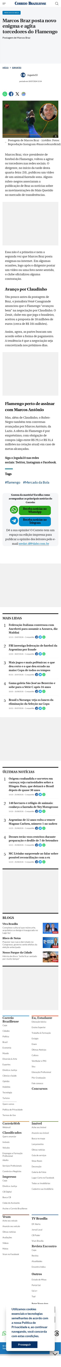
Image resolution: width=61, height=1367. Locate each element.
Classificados (12, 1132)
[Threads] (56, 1333)
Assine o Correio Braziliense (14, 1208)
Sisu (33, 1066)
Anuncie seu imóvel (40, 1133)
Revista (35, 1255)
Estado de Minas (39, 1279)
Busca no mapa (38, 1138)
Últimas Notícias (39, 1049)
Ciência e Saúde (9, 1075)
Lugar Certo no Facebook (43, 1177)
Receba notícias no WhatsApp (35, 510)
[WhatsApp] (4, 95)
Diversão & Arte (9, 1059)
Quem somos (8, 1104)
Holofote (6, 1087)
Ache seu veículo (9, 1220)
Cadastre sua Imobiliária (42, 1189)
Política (5, 1036)
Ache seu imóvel (39, 1127)
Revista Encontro (44, 1246)
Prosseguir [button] (24, 1344)
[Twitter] (17, 95)
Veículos (6, 1147)
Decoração (36, 1166)
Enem (34, 1044)
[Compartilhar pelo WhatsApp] (43, 638)
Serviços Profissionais (12, 1165)
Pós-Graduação (39, 1077)
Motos (5, 1248)
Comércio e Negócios (11, 1171)
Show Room (37, 1161)
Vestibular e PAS (39, 1061)
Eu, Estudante (42, 1018)
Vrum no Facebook (10, 1254)
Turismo (6, 1098)
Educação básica (39, 1021)
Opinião (5, 1081)
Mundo (5, 1053)
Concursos (39, 1088)
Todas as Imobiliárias (41, 1183)
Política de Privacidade (12, 1109)
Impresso (9, 1176)
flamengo (13, 482)
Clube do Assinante (11, 1203)
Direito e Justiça (9, 1070)
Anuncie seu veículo (11, 1226)
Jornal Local (37, 1229)
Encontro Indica (39, 1267)
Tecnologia (7, 1092)
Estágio (35, 1038)
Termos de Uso (9, 1115)
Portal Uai (36, 1285)
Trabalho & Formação (41, 1033)
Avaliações (7, 1237)
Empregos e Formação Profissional (12, 1154)
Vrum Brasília (38, 1241)
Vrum (6, 1217)
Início (5, 67)
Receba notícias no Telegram (35, 521)
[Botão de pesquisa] (56, 3)
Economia (6, 1047)
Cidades (6, 1031)
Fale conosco (37, 1083)
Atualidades (37, 1261)
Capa (4, 1025)
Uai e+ (34, 1291)
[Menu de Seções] (4, 3)
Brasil (4, 1042)
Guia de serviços (39, 1155)
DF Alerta (36, 1224)
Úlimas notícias (38, 1149)
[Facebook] (11, 95)
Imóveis (6, 1142)
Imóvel (37, 1123)
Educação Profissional (41, 1072)
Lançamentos (38, 1144)
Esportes (16, 67)
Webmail (6, 1127)
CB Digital (7, 1191)
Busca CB (6, 1197)
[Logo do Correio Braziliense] (30, 3)
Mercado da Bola (37, 482)
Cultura (35, 1055)
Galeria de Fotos (39, 1172)
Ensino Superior (39, 1027)
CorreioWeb (11, 1123)
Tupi (33, 1296)
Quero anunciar (9, 1136)
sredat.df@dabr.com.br (34, 543)
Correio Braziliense (10, 1019)
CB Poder (36, 1235)
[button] (40, 1336)
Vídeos (5, 1243)
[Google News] (23, 95)
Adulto (5, 1160)
